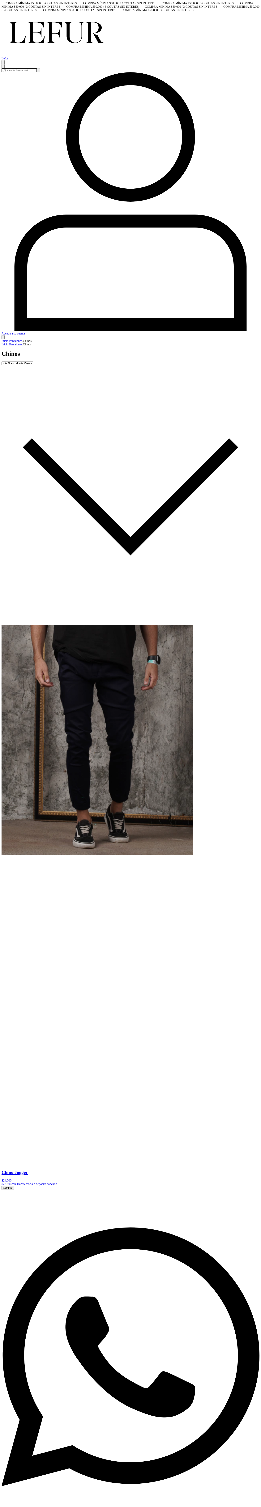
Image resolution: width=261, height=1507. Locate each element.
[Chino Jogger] (97, 853)
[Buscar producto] (3, 66)
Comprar (7, 1187)
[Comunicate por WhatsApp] (130, 1503)
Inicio (5, 341)
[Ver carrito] (3, 337)
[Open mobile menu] (3, 62)
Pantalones (15, 341)
